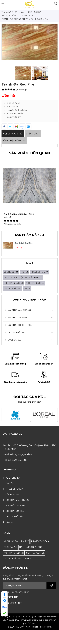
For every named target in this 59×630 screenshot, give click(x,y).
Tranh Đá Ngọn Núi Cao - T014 (19, 214)
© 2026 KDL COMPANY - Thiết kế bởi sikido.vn (30, 627)
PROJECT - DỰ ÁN (40, 272)
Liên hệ (26, 288)
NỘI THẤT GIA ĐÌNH (14, 283)
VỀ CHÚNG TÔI (11, 272)
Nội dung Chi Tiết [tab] (13, 134)
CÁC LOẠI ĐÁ (10, 277)
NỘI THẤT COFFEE (35, 283)
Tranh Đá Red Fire (24, 243)
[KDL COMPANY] (30, 4)
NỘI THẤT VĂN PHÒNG (30, 277)
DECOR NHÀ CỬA (12, 288)
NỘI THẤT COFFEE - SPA (19, 325)
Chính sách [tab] (32, 134)
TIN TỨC (25, 272)
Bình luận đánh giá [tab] (14, 140)
